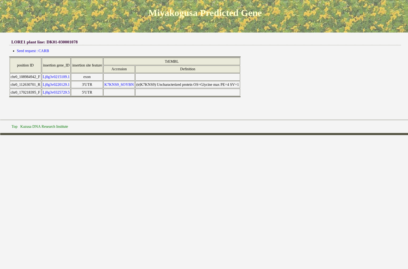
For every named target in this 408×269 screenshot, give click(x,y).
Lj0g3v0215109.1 (56, 77)
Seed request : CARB (33, 51)
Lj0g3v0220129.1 (56, 85)
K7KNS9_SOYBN (119, 85)
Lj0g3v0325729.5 (56, 92)
